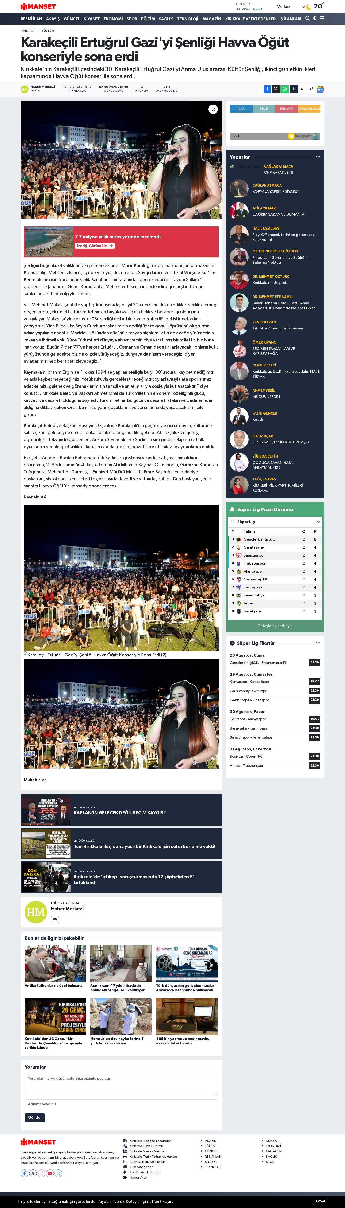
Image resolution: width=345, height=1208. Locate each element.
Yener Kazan (264, 322)
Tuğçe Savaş (264, 479)
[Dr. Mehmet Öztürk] (239, 280)
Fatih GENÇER (265, 413)
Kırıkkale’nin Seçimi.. (270, 283)
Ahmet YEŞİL (264, 390)
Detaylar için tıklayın (275, 626)
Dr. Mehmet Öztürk (271, 276)
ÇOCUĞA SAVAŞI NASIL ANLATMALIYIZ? (273, 465)
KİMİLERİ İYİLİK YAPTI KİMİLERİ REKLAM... (278, 488)
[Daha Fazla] (294, 89)
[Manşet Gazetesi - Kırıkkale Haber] (38, 6)
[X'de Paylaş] (276, 89)
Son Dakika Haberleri (145, 1172)
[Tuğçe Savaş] (239, 485)
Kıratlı (258, 420)
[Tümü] (318, 157)
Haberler (28, 31)
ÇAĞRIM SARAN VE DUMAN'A (278, 214)
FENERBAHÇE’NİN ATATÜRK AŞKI (281, 442)
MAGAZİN (211, 19)
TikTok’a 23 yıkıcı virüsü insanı (278, 328)
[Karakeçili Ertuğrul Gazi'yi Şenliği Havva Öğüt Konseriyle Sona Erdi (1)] (121, 713)
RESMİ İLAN (31, 19)
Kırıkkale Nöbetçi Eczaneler (150, 1141)
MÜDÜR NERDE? (266, 397)
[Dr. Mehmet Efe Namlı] (239, 303)
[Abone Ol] (320, 89)
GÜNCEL (72, 19)
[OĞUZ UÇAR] (239, 439)
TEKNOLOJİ (187, 19)
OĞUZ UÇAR (263, 436)
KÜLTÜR (47, 31)
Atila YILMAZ (264, 208)
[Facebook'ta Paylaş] (267, 89)
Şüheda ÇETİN (265, 456)
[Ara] (308, 19)
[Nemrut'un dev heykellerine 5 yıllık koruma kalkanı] (121, 1017)
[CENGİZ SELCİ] (239, 371)
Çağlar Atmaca (278, 166)
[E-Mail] (55, 919)
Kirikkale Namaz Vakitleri (148, 1151)
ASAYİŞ (53, 19)
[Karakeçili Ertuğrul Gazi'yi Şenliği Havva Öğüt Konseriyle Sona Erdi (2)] (95, 654)
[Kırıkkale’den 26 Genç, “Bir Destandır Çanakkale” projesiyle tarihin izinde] (55, 1017)
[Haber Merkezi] (36, 912)
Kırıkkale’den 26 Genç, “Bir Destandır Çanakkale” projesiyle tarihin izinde (53, 1043)
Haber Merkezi (67, 908)
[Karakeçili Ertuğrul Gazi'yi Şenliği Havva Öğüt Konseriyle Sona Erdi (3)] (121, 577)
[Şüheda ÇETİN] (239, 462)
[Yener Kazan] (239, 325)
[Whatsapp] (58, 1173)
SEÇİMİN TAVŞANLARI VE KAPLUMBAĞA (274, 351)
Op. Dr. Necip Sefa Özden (275, 251)
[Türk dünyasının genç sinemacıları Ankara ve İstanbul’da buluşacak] (187, 964)
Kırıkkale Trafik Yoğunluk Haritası (154, 1156)
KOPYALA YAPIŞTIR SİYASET (276, 192)
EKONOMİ (113, 19)
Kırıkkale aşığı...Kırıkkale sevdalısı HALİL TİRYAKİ (286, 374)
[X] (33, 1173)
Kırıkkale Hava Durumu (146, 1146)
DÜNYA (271, 1141)
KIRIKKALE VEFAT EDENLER (250, 19)
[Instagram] (41, 1173)
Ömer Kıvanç (264, 342)
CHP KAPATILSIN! (278, 173)
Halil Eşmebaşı (266, 228)
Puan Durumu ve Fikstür (147, 1162)
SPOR (132, 19)
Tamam (320, 1201)
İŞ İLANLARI (290, 19)
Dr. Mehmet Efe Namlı (272, 297)
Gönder (35, 1118)
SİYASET (92, 19)
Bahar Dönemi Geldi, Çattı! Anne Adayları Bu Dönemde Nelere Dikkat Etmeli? (284, 306)
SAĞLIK (166, 19)
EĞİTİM (148, 19)
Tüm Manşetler (141, 1167)
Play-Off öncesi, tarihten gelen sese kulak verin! (284, 237)
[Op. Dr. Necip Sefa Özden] (239, 257)
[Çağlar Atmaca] (245, 167)
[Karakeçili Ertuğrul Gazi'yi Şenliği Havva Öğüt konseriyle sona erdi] (121, 160)
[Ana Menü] (321, 19)
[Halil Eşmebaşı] (239, 234)
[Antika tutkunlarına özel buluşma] (55, 964)
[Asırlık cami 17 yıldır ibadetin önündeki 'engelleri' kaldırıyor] (121, 964)
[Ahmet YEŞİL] (239, 394)
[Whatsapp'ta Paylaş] (284, 89)
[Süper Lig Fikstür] (318, 643)
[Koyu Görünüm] (314, 19)
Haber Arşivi (139, 1177)
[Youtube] (50, 1173)
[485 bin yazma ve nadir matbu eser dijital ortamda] (187, 1017)
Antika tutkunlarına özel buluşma (53, 986)
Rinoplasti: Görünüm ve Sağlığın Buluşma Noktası (280, 260)
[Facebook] (24, 1173)
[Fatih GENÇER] (239, 417)
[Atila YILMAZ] (239, 211)
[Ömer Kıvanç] (239, 348)
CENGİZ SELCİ (264, 365)
